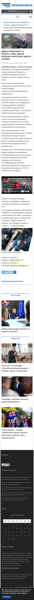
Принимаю (7, 597)
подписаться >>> (16, 260)
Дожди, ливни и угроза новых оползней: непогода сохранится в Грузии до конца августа (17, 494)
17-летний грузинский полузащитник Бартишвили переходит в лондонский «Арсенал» (17, 488)
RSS (3, 503)
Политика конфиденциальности (23, 587)
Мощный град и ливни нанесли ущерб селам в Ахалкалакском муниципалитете (16, 483)
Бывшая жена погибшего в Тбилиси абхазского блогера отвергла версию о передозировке (16, 478)
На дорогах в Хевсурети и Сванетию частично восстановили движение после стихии (15, 499)
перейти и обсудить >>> (20, 266)
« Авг (3, 542)
